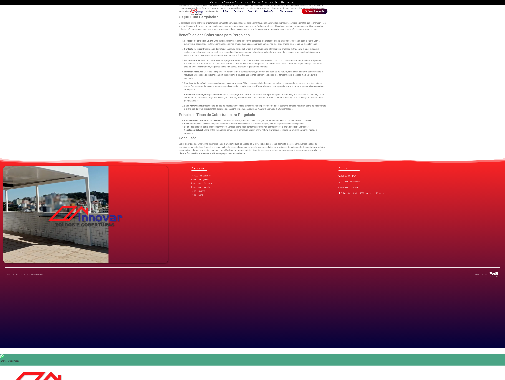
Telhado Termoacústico (201, 175)
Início (226, 11)
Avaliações (269, 11)
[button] (361, 193)
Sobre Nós (253, 11)
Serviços (238, 11)
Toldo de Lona (197, 195)
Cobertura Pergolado (200, 179)
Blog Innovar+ (286, 11)
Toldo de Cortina (198, 191)
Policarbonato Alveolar (200, 187)
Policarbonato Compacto (201, 183)
